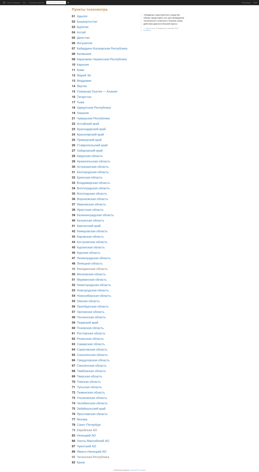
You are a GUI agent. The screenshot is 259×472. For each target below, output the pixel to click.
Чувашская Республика (93, 118)
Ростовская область (91, 333)
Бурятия (82, 27)
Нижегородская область (94, 285)
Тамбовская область (91, 371)
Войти (255, 3)
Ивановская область (91, 204)
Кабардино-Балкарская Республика (102, 48)
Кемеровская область (92, 231)
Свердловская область (93, 360)
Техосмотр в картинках (36, 3)
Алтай (81, 32)
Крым (81, 462)
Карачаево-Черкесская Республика (102, 59)
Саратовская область (92, 349)
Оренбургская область (93, 306)
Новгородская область (93, 290)
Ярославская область (92, 414)
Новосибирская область (94, 295)
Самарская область (91, 344)
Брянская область (89, 177)
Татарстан (84, 96)
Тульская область (89, 387)
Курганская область (91, 247)
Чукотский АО (86, 446)
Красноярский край (90, 134)
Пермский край (87, 322)
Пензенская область (91, 317)
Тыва (80, 102)
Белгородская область (93, 172)
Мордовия (84, 80)
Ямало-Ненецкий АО (91, 451)
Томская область (89, 381)
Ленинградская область (94, 258)
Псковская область (90, 328)
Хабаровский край (90, 150)
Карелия (83, 64)
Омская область (88, 301)
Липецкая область (90, 263)
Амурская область (90, 156)
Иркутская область (90, 209)
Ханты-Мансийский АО (93, 440)
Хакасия (83, 113)
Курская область (88, 252)
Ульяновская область (92, 397)
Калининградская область (95, 215)
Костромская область (92, 242)
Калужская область (90, 220)
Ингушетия (84, 43)
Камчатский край (89, 225)
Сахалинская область (92, 354)
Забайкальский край (91, 408)
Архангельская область (93, 161)
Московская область (91, 274)
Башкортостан (87, 21)
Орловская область (91, 311)
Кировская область (90, 236)
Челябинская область (92, 403)
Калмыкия (84, 53)
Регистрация (246, 3)
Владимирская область (93, 182)
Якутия (82, 86)
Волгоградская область (93, 188)
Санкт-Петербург (89, 424)
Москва (82, 419)
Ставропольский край (92, 145)
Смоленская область (92, 365)
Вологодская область (92, 193)
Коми (80, 70)
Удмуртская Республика (94, 107)
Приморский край (89, 139)
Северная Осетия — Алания (97, 91)
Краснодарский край (91, 129)
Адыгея (82, 16)
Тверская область (89, 376)
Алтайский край (88, 123)
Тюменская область (91, 392)
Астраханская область (93, 166)
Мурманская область (92, 279)
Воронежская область (92, 199)
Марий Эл (84, 75)
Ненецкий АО (86, 435)
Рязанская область (90, 338)
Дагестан (83, 37)
